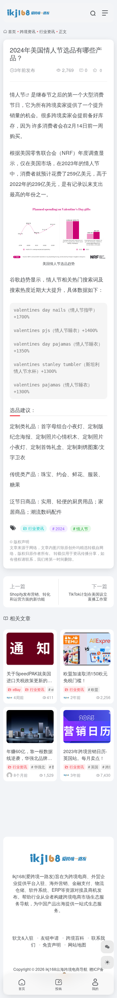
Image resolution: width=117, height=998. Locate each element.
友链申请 (50, 938)
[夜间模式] (107, 962)
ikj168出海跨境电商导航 (66, 969)
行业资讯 (47, 31)
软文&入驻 (22, 938)
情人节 (17, 94)
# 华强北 (38, 766)
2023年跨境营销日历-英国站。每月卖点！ (85, 754)
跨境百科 (75, 938)
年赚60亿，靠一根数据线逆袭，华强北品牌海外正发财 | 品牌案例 (29, 758)
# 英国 (93, 766)
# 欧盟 (93, 689)
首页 (12, 31)
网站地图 (77, 944)
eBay (17, 689)
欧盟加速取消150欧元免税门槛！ (85, 676)
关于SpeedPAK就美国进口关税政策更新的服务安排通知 (29, 680)
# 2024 (58, 528)
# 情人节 (80, 528)
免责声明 (52, 944)
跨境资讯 (27, 31)
